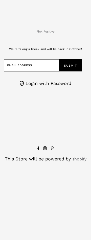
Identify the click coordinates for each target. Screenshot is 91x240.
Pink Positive (45, 31)
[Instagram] (45, 148)
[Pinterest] (52, 148)
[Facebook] (38, 148)
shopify (79, 159)
